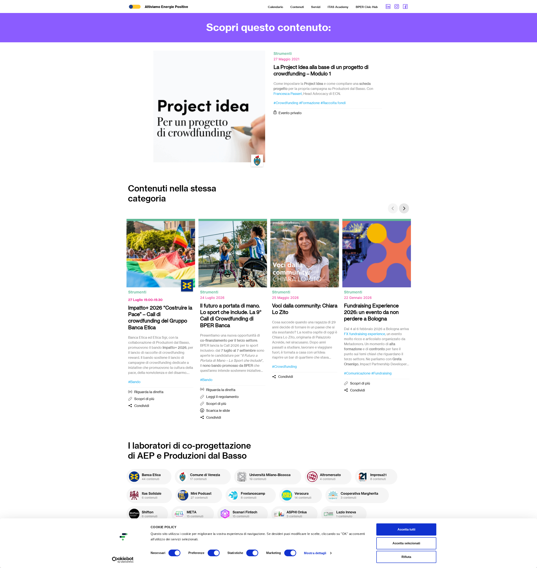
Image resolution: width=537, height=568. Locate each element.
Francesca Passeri (288, 94)
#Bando (134, 382)
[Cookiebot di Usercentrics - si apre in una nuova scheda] (122, 560)
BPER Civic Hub (367, 7)
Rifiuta (406, 557)
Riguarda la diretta (148, 392)
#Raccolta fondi (333, 103)
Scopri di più (144, 399)
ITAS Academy (338, 7)
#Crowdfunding (286, 103)
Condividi (141, 406)
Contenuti (297, 7)
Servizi (315, 7)
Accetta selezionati (406, 543)
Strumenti (283, 53)
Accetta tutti (406, 529)
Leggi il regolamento (222, 397)
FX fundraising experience (364, 334)
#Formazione (309, 103)
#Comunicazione (357, 373)
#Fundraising (381, 373)
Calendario (275, 7)
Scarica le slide (218, 410)
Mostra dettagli (315, 553)
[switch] (214, 553)
